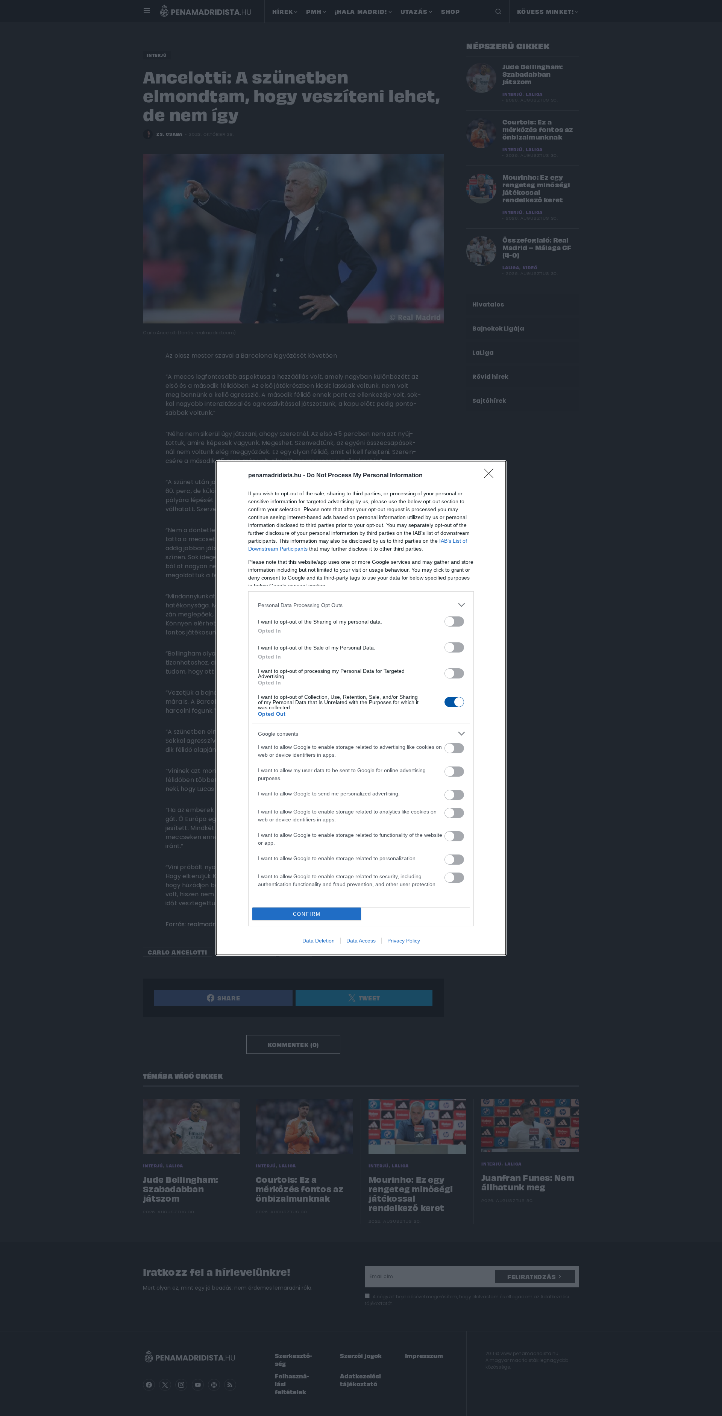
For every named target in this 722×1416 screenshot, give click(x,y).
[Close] (491, 476)
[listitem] (361, 605)
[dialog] (361, 708)
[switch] (454, 621)
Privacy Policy (403, 941)
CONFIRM (307, 914)
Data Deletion (318, 941)
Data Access (361, 941)
